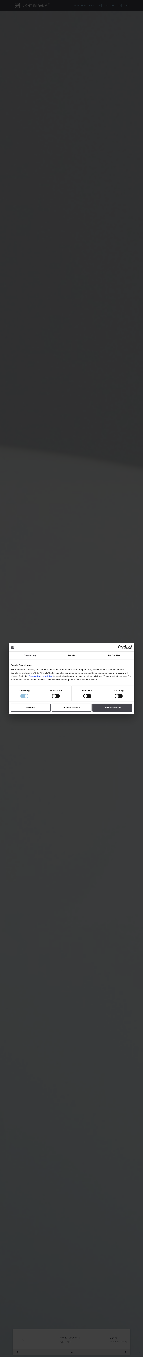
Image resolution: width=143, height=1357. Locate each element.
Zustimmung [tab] (29, 655)
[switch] (56, 696)
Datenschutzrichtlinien (40, 676)
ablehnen (30, 707)
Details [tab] (71, 655)
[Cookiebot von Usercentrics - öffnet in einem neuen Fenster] (120, 647)
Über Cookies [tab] (113, 655)
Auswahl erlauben (71, 707)
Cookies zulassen (112, 707)
